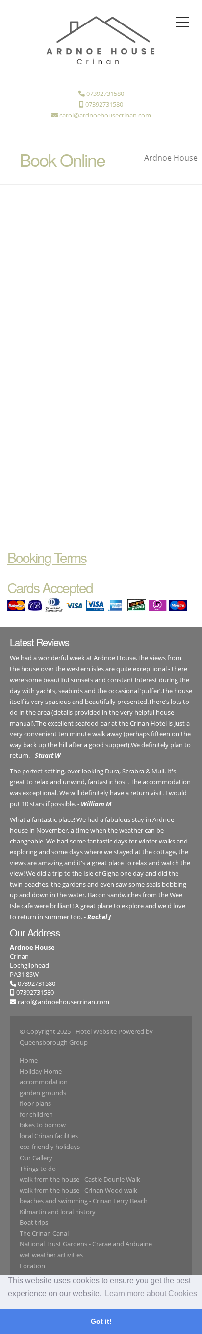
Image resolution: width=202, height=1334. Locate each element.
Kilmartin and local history (58, 1211)
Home (29, 1060)
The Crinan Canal (44, 1233)
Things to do (38, 1168)
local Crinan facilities (49, 1135)
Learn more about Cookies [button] (151, 1293)
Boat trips (34, 1222)
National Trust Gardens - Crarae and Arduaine (86, 1244)
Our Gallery (36, 1157)
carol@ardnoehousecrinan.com (63, 1001)
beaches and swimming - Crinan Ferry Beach (84, 1200)
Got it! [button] (101, 1321)
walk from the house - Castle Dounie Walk (80, 1179)
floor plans (35, 1103)
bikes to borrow (43, 1125)
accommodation (44, 1081)
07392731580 (35, 983)
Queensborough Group (54, 1042)
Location (32, 1266)
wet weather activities (51, 1254)
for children (36, 1114)
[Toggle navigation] (182, 22)
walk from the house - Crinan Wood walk (78, 1190)
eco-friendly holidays (50, 1146)
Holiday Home (41, 1071)
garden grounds (43, 1092)
